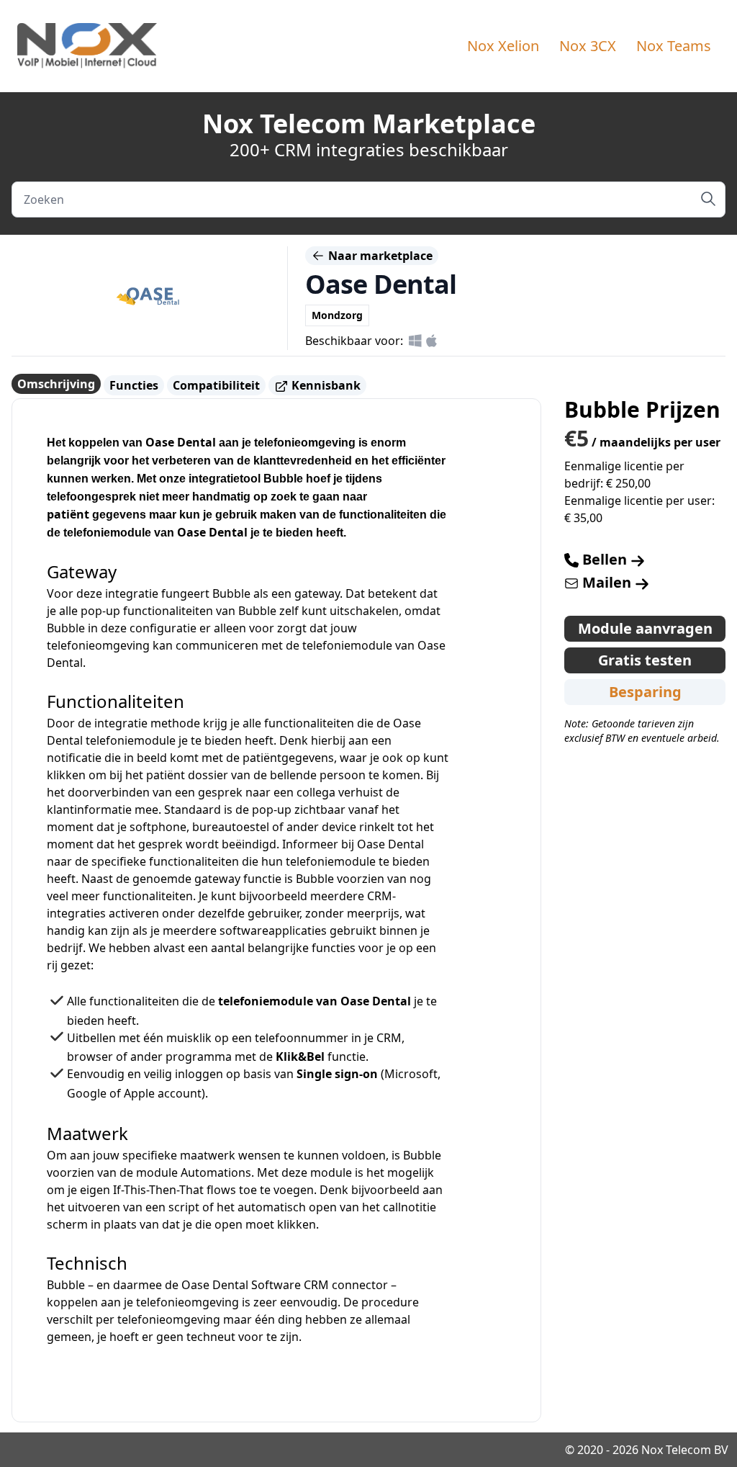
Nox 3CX (587, 45)
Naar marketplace (379, 256)
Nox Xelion (503, 45)
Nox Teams (673, 45)
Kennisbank (325, 385)
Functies (133, 385)
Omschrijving (56, 384)
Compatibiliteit (216, 385)
